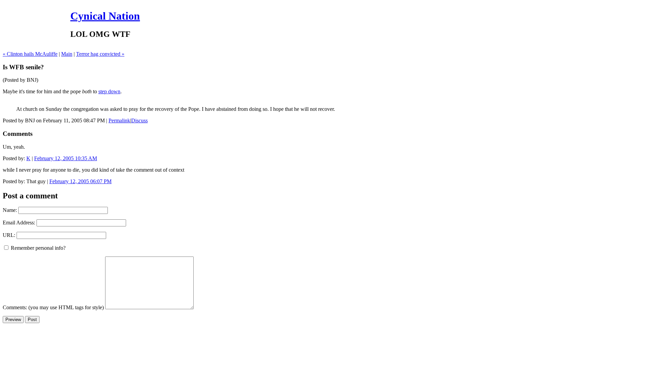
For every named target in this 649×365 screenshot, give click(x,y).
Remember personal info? (37, 248)
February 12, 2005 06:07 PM (80, 181)
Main (66, 54)
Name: (10, 210)
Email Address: (19, 222)
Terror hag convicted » (100, 54)
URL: (9, 235)
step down (109, 91)
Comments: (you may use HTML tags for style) (53, 307)
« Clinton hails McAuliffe (30, 54)
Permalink (119, 120)
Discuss (139, 120)
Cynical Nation (105, 16)
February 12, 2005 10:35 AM (65, 158)
